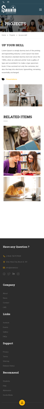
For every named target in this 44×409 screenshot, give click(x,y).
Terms (5, 357)
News (5, 298)
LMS (4, 307)
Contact (6, 303)
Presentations (11, 79)
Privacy (5, 352)
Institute (6, 323)
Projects (12, 35)
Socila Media (8, 395)
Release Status (9, 366)
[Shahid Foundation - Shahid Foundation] (9, 9)
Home (4, 35)
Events (5, 327)
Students (6, 381)
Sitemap (6, 361)
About (5, 293)
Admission (7, 390)
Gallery (5, 332)
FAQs (5, 337)
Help (4, 386)
